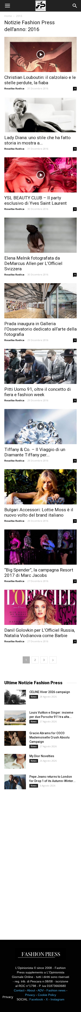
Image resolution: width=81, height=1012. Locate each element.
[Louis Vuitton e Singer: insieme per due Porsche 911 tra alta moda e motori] (15, 717)
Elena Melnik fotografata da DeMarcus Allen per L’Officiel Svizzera (33, 263)
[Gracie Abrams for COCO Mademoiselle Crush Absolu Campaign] (15, 738)
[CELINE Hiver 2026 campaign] (15, 697)
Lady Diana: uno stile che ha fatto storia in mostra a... (37, 140)
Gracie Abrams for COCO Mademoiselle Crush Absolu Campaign (49, 737)
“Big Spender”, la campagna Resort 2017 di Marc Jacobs (38, 572)
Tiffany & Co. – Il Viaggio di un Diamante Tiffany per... (34, 452)
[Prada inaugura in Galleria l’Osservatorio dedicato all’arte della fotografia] (40, 300)
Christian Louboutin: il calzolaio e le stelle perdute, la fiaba (40, 80)
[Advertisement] (36, 860)
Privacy (30, 995)
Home (8, 16)
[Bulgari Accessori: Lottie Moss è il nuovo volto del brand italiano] (40, 486)
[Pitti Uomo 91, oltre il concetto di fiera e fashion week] (40, 366)
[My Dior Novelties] (15, 761)
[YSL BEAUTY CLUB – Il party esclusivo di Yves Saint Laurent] (40, 174)
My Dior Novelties (41, 756)
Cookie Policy (47, 995)
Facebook (36, 999)
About (31, 990)
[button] (75, 6)
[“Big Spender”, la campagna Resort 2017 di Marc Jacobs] (40, 547)
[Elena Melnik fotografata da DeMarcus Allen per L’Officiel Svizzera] (40, 235)
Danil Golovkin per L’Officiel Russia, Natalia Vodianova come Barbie (39, 633)
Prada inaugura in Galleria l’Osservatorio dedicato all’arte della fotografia (40, 329)
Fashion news (55, 990)
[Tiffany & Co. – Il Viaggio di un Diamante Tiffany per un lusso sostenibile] (40, 426)
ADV (41, 990)
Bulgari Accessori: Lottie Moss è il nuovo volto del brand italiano (38, 512)
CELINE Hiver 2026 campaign (49, 692)
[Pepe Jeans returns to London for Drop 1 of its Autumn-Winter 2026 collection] (15, 781)
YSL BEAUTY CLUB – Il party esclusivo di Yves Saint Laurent (35, 200)
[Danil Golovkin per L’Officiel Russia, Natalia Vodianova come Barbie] (40, 607)
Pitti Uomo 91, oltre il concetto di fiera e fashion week (37, 392)
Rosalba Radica (14, 88)
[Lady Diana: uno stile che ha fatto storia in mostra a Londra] (40, 114)
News (34, 696)
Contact (19, 990)
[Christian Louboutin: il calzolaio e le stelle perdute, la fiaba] (40, 54)
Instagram (57, 999)
